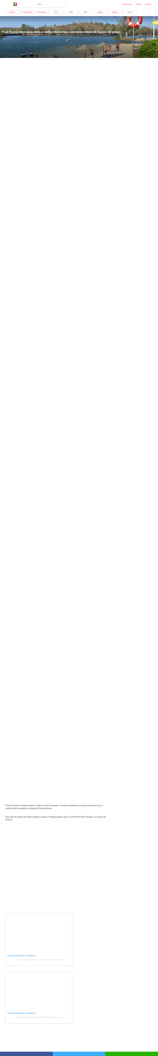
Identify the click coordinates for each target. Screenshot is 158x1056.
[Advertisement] (56, 861)
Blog (56, 12)
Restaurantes (41, 12)
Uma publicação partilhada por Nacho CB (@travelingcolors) (38, 960)
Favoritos (148, 4)
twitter (79, 1054)
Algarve (100, 12)
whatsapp (131, 1054)
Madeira (115, 12)
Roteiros (138, 4)
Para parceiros (127, 4)
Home (39, 4)
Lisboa (71, 12)
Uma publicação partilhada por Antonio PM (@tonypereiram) (38, 1017)
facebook (26, 1054)
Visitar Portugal (27, 12)
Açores (129, 12)
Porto (85, 12)
